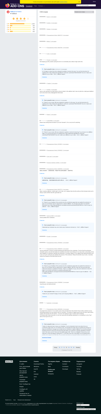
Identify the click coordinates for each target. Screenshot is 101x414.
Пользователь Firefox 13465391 (54, 248)
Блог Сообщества (24, 384)
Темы (35, 6)
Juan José (49, 156)
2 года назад (53, 16)
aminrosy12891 (50, 215)
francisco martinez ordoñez (53, 162)
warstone (49, 303)
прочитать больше (46, 337)
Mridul (48, 41)
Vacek (48, 114)
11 (61, 347)
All (34, 379)
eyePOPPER (50, 120)
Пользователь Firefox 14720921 (54, 144)
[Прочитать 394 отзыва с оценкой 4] (20, 25)
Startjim (48, 89)
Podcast (78, 374)
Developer (65, 369)
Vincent (48, 59)
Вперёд (78, 347)
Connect (64, 364)
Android (36, 374)
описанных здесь (22, 403)
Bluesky (78, 371)
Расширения (29, 6)
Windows (36, 366)
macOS (36, 369)
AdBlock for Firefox (16, 11)
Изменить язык (80, 403)
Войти (94, 1)
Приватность (8, 399)
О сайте (21, 364)
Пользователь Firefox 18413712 (54, 189)
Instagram (79, 364)
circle (48, 53)
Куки (14, 399)
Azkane (48, 29)
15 (71, 347)
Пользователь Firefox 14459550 (54, 168)
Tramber (49, 83)
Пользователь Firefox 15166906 (54, 282)
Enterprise (51, 374)
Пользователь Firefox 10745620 (54, 150)
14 (68, 347)
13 (66, 347)
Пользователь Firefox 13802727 (54, 35)
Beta (49, 366)
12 (64, 347)
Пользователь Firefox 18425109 (54, 47)
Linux (35, 376)
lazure (48, 16)
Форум (21, 386)
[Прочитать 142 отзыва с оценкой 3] (20, 27)
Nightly (50, 364)
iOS (35, 371)
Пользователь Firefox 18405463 (54, 309)
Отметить (42, 64)
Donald (48, 236)
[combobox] (86, 5)
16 (73, 347)
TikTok (78, 369)
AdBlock (14, 13)
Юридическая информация (24, 399)
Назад (55, 347)
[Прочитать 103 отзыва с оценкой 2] (20, 29)
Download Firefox (39, 364)
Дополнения (23, 361)
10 (59, 347)
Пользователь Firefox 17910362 (54, 242)
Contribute (65, 366)
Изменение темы (80, 407)
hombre (48, 22)
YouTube (78, 366)
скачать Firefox (63, 1)
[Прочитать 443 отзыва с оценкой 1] (20, 31)
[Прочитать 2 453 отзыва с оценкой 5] (20, 23)
